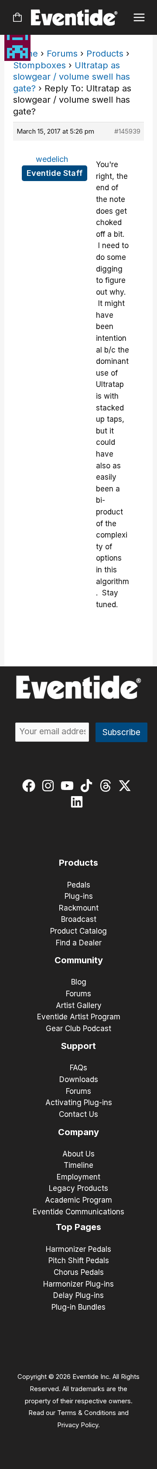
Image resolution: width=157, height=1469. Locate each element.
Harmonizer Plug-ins (78, 1284)
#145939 (127, 131)
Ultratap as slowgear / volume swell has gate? (71, 77)
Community (79, 960)
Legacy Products (78, 1188)
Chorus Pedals (79, 1272)
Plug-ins (79, 896)
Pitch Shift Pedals (78, 1260)
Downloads (78, 1079)
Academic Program (78, 1200)
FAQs (78, 1067)
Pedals (78, 885)
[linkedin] (78, 801)
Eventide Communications (78, 1211)
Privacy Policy (77, 1425)
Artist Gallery (79, 1005)
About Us (78, 1154)
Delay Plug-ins (78, 1295)
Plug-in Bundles (78, 1307)
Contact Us (78, 1114)
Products (104, 53)
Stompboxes (39, 65)
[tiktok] (88, 785)
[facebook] (30, 785)
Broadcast (78, 919)
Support (78, 1046)
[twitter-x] (126, 785)
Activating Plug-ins (78, 1102)
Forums (62, 53)
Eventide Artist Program (78, 1016)
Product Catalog (78, 931)
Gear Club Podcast (78, 1028)
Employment (78, 1177)
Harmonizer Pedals (78, 1249)
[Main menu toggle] (139, 17)
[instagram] (49, 785)
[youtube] (69, 785)
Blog (78, 982)
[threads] (107, 785)
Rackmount (79, 908)
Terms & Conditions (86, 1413)
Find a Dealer (79, 942)
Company (78, 1132)
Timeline (78, 1165)
